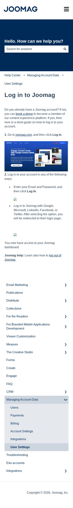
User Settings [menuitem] (20, 447)
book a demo (24, 113)
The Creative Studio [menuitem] (19, 352)
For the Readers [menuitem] (17, 316)
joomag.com (24, 134)
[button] (66, 285)
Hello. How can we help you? (33, 41)
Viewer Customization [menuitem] (21, 336)
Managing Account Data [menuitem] (22, 399)
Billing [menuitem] (14, 423)
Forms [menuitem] (10, 360)
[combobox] (32, 49)
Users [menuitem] (14, 407)
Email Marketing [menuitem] (17, 284)
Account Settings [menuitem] (21, 431)
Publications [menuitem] (14, 292)
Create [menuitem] (10, 368)
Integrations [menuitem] (18, 439)
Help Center (12, 75)
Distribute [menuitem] (12, 300)
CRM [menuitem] (9, 391)
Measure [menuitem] (12, 344)
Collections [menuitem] (13, 308)
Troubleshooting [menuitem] (17, 455)
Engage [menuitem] (11, 375)
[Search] (65, 49)
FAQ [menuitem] (9, 383)
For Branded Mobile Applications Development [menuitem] (28, 326)
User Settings (13, 83)
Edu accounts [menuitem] (15, 463)
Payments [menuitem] (17, 415)
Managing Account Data (43, 75)
